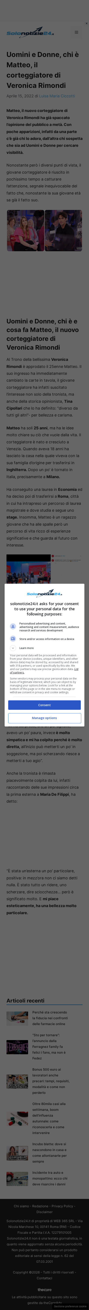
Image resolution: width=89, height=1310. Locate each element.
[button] (44, 648)
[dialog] (45, 655)
